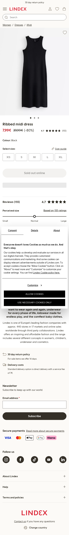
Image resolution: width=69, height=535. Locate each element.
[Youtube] (48, 459)
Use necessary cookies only (34, 302)
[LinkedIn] (62, 459)
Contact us (20, 521)
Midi (29, 24)
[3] (38, 118)
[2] (34, 118)
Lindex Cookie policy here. (46, 272)
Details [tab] (34, 230)
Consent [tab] (12, 230)
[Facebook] (20, 459)
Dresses (19, 24)
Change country (38, 527)
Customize (32, 285)
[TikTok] (34, 459)
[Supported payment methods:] (34, 438)
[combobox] (34, 17)
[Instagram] (6, 459)
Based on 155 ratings (54, 210)
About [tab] (56, 230)
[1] (31, 118)
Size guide (60, 148)
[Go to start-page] (18, 9)
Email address (11, 398)
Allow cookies (34, 294)
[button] (34, 71)
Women (7, 24)
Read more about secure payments (45, 430)
